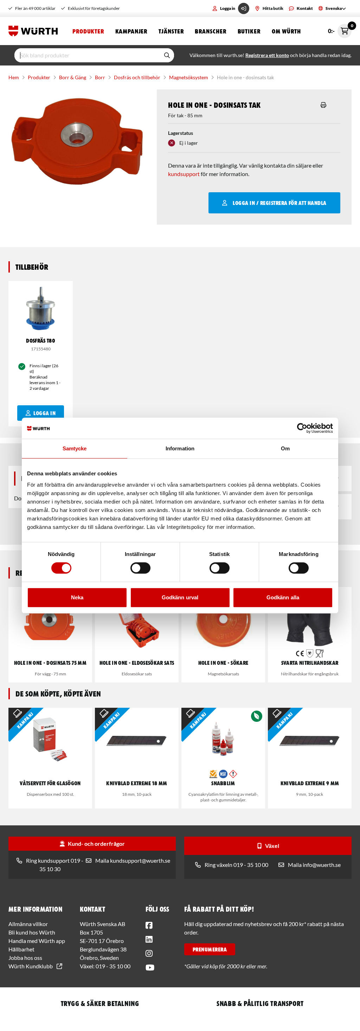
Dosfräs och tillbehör (137, 77)
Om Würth (286, 31)
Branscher (210, 31)
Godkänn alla (282, 597)
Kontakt (305, 8)
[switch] (140, 568)
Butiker (249, 31)
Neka (77, 597)
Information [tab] (180, 448)
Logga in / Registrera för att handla (279, 203)
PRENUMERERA (210, 949)
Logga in (227, 8)
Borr (100, 77)
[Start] (34, 31)
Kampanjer (131, 31)
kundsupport (184, 173)
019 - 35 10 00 (113, 966)
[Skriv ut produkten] (323, 105)
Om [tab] (285, 448)
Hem (13, 77)
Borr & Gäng (72, 77)
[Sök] (167, 55)
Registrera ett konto (267, 55)
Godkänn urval (180, 597)
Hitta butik (273, 8)
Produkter (88, 31)
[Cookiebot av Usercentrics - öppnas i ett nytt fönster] (302, 428)
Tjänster (171, 31)
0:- (340, 29)
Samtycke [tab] (75, 448)
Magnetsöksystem (188, 77)
